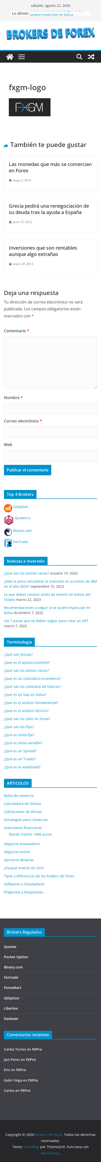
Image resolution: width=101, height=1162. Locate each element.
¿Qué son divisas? (18, 654)
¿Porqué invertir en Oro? (24, 868)
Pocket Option (16, 957)
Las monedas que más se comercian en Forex (50, 167)
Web (8, 444)
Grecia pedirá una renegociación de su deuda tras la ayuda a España (49, 209)
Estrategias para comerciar (26, 819)
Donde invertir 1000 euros (30, 834)
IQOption (20, 506)
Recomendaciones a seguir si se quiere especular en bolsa (56, 15)
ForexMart (12, 987)
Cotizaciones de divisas (23, 811)
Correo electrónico (23, 421)
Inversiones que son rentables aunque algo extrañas (43, 250)
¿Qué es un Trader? (20, 759)
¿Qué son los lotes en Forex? (27, 718)
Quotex (10, 946)
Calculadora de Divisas (22, 803)
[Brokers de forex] (10, 57)
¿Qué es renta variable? (23, 743)
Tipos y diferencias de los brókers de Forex (39, 876)
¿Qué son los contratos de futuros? (32, 686)
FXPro (37, 1049)
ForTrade (20, 541)
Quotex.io (22, 518)
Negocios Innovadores (22, 843)
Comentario (16, 330)
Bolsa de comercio (19, 795)
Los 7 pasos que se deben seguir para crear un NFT (46, 620)
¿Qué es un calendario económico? (32, 678)
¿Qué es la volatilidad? (22, 767)
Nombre (13, 397)
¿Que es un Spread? (20, 751)
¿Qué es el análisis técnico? (26, 710)
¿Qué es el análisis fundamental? (31, 702)
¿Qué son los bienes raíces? (26, 573)
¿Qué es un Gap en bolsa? (25, 694)
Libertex (11, 1008)
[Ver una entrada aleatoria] (91, 57)
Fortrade (11, 977)
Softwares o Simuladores (24, 884)
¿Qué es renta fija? (19, 734)
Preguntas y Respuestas (23, 892)
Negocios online (17, 852)
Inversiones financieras (23, 827)
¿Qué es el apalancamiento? (27, 662)
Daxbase (11, 1018)
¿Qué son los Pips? (19, 726)
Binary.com (22, 530)
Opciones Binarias (19, 860)
